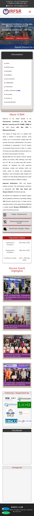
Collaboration (9, 82)
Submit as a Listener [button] (22, 38)
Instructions (9, 86)
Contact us (9, 98)
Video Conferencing (11, 90)
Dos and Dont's (10, 79)
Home (7, 63)
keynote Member (11, 102)
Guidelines (9, 75)
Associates (9, 94)
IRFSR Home (10, 67)
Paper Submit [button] (10, 38)
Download (9, 71)
